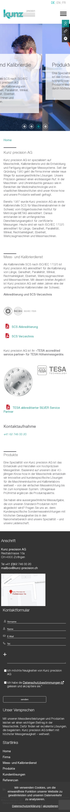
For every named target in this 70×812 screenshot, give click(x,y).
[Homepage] (19, 17)
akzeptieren (50, 806)
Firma (6, 757)
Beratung (65, 23)
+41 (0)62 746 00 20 (17, 564)
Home (8, 140)
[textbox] (35, 610)
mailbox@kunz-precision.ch (19, 568)
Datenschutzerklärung (26, 806)
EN (58, 3)
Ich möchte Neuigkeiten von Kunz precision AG (34, 672)
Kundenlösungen (14, 774)
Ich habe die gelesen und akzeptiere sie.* (34, 685)
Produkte (9, 768)
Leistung (65, 31)
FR (64, 3)
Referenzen (10, 780)
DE (53, 3)
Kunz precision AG (18, 153)
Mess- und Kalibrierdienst (20, 763)
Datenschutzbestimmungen (42, 683)
